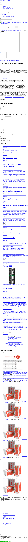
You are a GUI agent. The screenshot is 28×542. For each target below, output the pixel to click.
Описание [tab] (5, 78)
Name (1, 129)
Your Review (2, 119)
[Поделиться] (20, 1)
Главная (4, 6)
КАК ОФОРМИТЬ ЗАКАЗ (9, 515)
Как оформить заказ (7, 7)
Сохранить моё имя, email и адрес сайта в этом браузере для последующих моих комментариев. (13, 135)
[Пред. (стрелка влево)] (2, 271)
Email (1, 132)
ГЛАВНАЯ (5, 513)
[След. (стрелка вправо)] (25, 271)
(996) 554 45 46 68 (7, 523)
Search (4, 25)
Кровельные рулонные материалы (10, 262)
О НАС (4, 516)
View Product (5, 186)
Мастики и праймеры (13, 338)
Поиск (16, 27)
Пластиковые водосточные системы (11, 146)
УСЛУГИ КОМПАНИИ (8, 8)
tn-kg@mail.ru (3, 13)
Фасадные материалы (13, 347)
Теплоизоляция (12, 346)
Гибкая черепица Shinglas (14, 337)
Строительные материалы (8, 16)
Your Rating (2, 117)
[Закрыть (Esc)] (23, 1)
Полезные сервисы (7, 9)
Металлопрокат (18, 30)
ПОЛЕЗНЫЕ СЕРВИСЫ (8, 518)
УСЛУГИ (5, 517)
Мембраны (11, 339)
